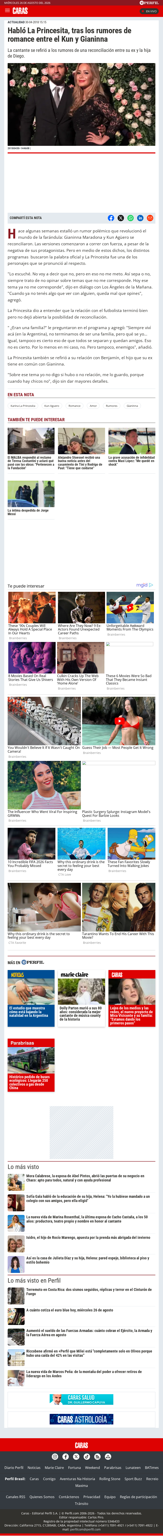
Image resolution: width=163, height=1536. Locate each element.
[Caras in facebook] (65, 1456)
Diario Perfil (13, 1467)
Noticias (34, 1467)
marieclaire (81, 975)
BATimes (152, 1467)
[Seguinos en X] (76, 1456)
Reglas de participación (138, 1497)
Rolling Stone (109, 1479)
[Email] (150, 218)
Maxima (81, 1485)
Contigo (49, 1479)
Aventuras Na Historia (77, 1479)
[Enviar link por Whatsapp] (130, 218)
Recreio (152, 1479)
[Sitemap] (108, 1456)
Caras (34, 1479)
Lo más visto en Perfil (34, 1280)
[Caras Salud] (81, 1403)
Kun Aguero (51, 406)
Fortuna (74, 1467)
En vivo (151, 11)
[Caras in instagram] (55, 1456)
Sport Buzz (133, 1479)
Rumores (111, 406)
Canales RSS (15, 1497)
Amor (93, 406)
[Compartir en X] (121, 218)
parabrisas (31, 1044)
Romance (74, 406)
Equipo (110, 1497)
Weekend (92, 1467)
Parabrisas (112, 1467)
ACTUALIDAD (16, 22)
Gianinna (132, 406)
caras (131, 975)
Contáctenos (69, 1497)
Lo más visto (23, 1166)
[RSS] (97, 1456)
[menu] (7, 11)
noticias (31, 975)
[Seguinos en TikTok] (87, 1456)
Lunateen (133, 1467)
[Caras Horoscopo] (81, 1423)
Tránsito (81, 1503)
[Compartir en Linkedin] (140, 218)
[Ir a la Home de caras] (20, 12)
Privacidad (91, 1497)
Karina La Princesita (23, 406)
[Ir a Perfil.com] (149, 3)
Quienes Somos (42, 1497)
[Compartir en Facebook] (111, 218)
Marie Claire (54, 1467)
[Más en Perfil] (32, 963)
